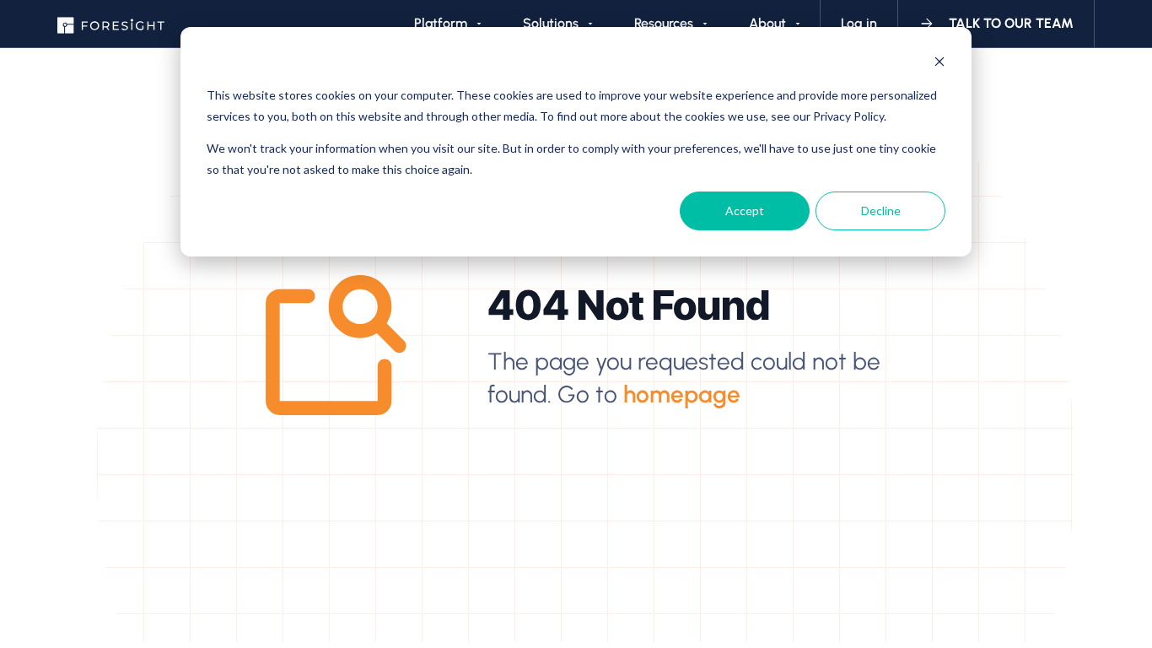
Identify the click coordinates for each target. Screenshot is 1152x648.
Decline (881, 210)
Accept (744, 210)
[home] (110, 23)
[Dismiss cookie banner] (939, 63)
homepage (681, 394)
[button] (447, 23)
